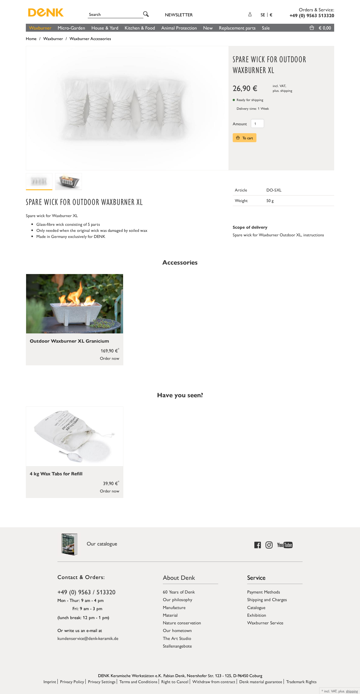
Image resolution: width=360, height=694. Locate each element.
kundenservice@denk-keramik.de (87, 638)
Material (170, 615)
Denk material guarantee (260, 681)
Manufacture (174, 607)
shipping (286, 90)
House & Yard (104, 27)
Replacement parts (237, 27)
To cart (247, 137)
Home (31, 38)
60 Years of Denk (179, 591)
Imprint (49, 681)
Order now (109, 358)
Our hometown (177, 630)
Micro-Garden (71, 27)
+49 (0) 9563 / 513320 (86, 591)
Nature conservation (182, 622)
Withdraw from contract (213, 681)
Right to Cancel (174, 681)
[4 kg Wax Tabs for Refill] (74, 436)
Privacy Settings (101, 681)
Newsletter (179, 14)
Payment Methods (263, 591)
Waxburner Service (265, 622)
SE (266, 14)
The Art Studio (177, 638)
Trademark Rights (301, 681)
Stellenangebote (177, 646)
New (208, 27)
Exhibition (256, 615)
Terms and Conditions (138, 681)
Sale (266, 27)
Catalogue (256, 607)
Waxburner (40, 27)
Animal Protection (179, 27)
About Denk (179, 577)
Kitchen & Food (140, 27)
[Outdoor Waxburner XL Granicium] (74, 304)
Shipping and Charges (267, 599)
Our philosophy (177, 599)
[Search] (146, 14)
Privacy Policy (72, 681)
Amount (240, 124)
